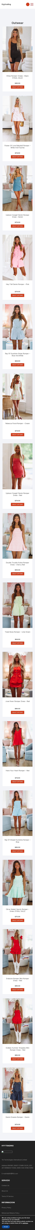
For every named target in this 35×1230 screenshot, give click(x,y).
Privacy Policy (6, 1208)
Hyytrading (6, 4)
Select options (17, 87)
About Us (5, 1191)
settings (25, 1223)
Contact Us (5, 1185)
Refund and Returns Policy (10, 1213)
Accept (6, 1226)
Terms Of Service (7, 1196)
